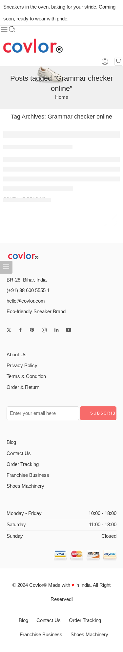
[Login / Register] (105, 62)
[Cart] (118, 61)
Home (61, 97)
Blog (11, 442)
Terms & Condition (26, 376)
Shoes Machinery (25, 486)
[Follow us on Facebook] (20, 330)
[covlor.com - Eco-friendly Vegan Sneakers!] (33, 45)
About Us (17, 354)
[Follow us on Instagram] (44, 330)
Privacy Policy (22, 365)
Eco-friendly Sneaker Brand (36, 311)
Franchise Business (28, 475)
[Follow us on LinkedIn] (56, 330)
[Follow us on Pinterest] (32, 330)
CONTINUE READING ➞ (27, 199)
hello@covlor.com (26, 301)
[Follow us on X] (9, 330)
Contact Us (19, 453)
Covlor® (38, 585)
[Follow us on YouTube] (69, 330)
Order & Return (23, 387)
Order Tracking (23, 464)
